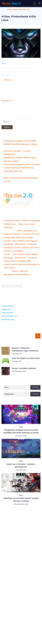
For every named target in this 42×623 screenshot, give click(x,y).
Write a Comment (34, 80)
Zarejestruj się (8, 306)
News (4, 63)
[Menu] (34, 3)
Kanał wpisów (7, 313)
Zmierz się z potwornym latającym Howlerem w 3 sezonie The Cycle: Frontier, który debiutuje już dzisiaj (22, 234)
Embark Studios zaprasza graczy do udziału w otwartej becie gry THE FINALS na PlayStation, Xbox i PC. (22, 167)
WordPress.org (8, 319)
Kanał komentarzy (9, 316)
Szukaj (37, 335)
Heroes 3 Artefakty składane (24, 368)
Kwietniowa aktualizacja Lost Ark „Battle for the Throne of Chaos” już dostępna (22, 247)
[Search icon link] (39, 3)
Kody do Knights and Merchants (26, 358)
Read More (6, 101)
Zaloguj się (6, 309)
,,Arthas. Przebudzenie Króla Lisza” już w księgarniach (17, 71)
